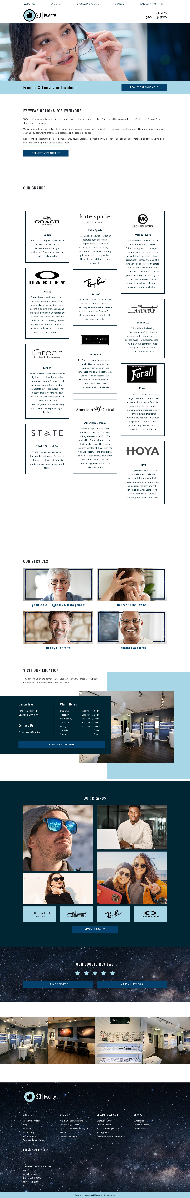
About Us (29, 4)
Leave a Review (58, 984)
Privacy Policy (29, 1136)
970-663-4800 (156, 17)
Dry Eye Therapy (104, 1125)
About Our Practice (31, 1121)
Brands (119, 4)
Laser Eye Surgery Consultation (111, 1136)
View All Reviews (132, 984)
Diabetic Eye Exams (69, 1136)
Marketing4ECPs (90, 1195)
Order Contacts (141, 1129)
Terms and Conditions (33, 1140)
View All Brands (95, 929)
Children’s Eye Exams (69, 1125)
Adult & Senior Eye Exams (71, 1121)
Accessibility (29, 1132)
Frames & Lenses (141, 1125)
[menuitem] (30, 4)
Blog (25, 1125)
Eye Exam (56, 4)
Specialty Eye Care (88, 4)
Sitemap (27, 1129)
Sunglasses (139, 1121)
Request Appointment (152, 4)
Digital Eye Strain (104, 1121)
